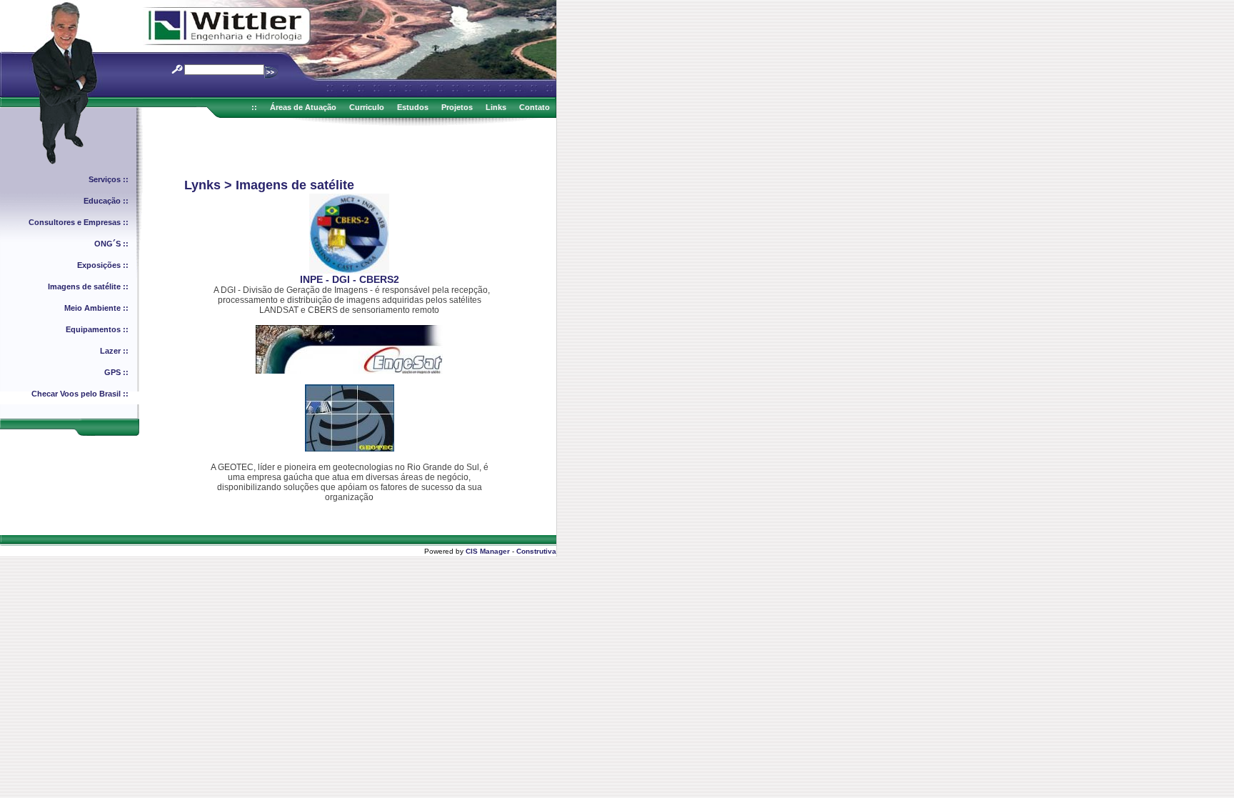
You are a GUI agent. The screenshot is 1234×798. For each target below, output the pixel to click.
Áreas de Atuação (303, 107)
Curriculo (366, 107)
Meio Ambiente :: (96, 308)
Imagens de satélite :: (88, 286)
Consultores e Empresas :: (79, 222)
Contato (534, 107)
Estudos (412, 107)
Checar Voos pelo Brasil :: (80, 393)
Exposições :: (103, 265)
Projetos (457, 107)
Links (496, 107)
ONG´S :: (111, 243)
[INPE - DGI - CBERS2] (349, 271)
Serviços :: (109, 179)
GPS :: (116, 372)
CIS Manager (488, 551)
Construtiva (536, 551)
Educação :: (106, 200)
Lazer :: (114, 350)
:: (254, 107)
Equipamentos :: (97, 329)
